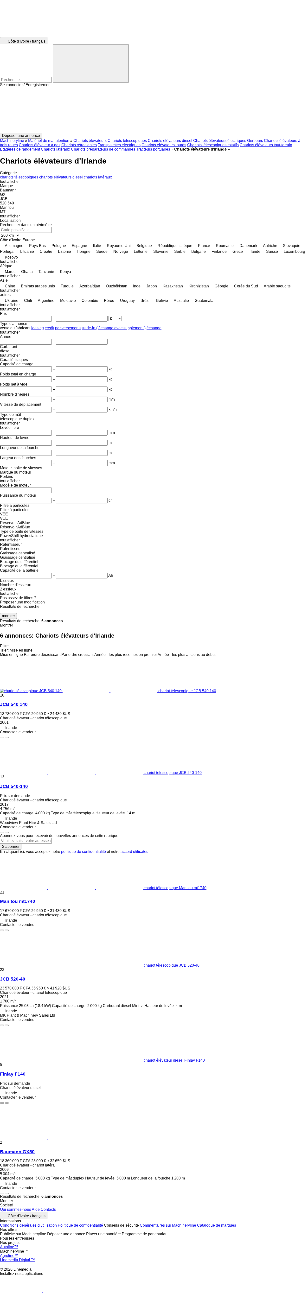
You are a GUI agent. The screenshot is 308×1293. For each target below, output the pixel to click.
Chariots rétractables (79, 145)
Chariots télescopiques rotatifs (213, 145)
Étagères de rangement (20, 149)
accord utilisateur (135, 851)
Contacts (48, 1209)
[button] (154, 110)
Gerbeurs (255, 141)
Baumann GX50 (17, 1151)
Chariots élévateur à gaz (39, 145)
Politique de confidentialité (80, 1225)
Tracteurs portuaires (153, 149)
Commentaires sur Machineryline (168, 1225)
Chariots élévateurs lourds (163, 145)
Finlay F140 (13, 1074)
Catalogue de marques (216, 1225)
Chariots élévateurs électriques (219, 141)
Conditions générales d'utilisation (28, 1225)
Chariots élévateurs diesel (170, 141)
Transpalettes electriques (119, 145)
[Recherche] (91, 63)
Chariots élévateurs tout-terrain (266, 145)
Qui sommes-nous (15, 1209)
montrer (8, 616)
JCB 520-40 (12, 979)
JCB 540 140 (14, 704)
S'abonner (10, 846)
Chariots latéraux (55, 149)
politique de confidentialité (83, 851)
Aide (36, 1209)
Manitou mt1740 (17, 901)
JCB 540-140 (14, 786)
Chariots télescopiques (127, 141)
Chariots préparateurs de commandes (103, 149)
